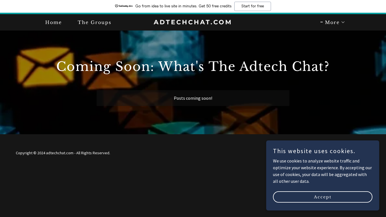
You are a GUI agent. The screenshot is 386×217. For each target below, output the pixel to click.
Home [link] (53, 22)
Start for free (252, 6)
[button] (332, 22)
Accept (322, 196)
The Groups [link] (94, 22)
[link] (193, 22)
